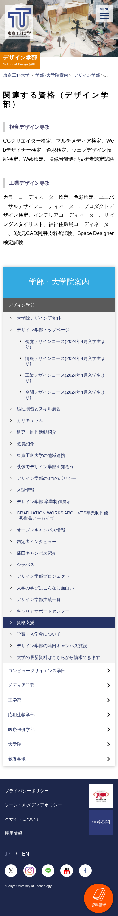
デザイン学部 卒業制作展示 (44, 501)
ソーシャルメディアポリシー (33, 804)
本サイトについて (22, 819)
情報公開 (101, 822)
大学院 (14, 744)
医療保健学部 (21, 729)
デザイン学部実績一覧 (39, 599)
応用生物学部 (21, 714)
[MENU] (104, 13)
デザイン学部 (87, 75)
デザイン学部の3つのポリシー (46, 478)
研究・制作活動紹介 (36, 432)
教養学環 (17, 758)
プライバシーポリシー (27, 790)
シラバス (25, 564)
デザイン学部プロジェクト (43, 576)
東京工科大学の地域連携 (41, 455)
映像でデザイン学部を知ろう (45, 466)
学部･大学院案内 (51, 75)
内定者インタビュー (36, 541)
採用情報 (13, 833)
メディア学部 (21, 685)
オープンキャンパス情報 (41, 529)
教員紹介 (25, 443)
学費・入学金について (39, 634)
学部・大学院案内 (59, 282)
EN (25, 854)
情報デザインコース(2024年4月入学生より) (65, 361)
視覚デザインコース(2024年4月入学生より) (65, 344)
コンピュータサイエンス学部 (36, 670)
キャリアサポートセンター (43, 611)
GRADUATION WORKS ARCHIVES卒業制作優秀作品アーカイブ (62, 515)
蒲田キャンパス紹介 (36, 553)
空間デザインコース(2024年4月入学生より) (65, 395)
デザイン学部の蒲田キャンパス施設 (52, 645)
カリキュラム (30, 420)
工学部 (14, 699)
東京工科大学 (16, 75)
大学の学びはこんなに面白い (45, 587)
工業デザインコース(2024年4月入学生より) (65, 378)
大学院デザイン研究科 (39, 318)
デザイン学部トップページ (43, 329)
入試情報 (25, 489)
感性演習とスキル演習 (39, 408)
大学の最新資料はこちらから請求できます (58, 657)
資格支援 (25, 622)
